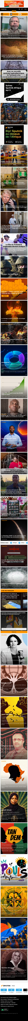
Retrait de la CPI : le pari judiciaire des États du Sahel (12, 850)
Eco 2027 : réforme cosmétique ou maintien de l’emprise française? (13, 784)
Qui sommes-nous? (5, 997)
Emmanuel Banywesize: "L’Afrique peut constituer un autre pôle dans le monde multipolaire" (13, 976)
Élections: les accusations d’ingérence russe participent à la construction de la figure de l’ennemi (13, 654)
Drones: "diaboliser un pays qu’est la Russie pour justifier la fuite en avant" (13, 661)
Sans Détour (14, 649)
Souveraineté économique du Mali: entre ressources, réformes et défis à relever (12, 848)
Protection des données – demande (8, 1002)
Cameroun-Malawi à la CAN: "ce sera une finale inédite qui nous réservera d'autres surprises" (13, 685)
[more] (26, 36)
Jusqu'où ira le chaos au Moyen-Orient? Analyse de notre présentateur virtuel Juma (13, 448)
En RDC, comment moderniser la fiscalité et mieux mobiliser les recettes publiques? (11, 913)
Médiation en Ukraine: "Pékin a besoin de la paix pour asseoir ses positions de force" (12, 755)
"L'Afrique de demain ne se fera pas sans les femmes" (12, 844)
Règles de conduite (5, 1004)
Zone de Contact (14, 680)
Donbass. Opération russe (14, 267)
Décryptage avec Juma (14, 436)
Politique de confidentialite (13, 999)
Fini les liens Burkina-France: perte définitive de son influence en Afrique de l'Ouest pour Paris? (12, 445)
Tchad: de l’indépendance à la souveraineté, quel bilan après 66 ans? (14, 724)
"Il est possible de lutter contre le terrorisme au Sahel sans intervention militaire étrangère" (13, 748)
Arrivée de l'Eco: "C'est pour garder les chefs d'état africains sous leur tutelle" (13, 689)
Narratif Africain (14, 807)
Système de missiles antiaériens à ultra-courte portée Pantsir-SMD (12, 365)
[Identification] (19, 9)
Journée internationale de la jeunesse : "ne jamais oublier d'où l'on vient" (13, 882)
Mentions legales (12, 997)
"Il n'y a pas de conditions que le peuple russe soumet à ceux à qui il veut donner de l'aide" (13, 878)
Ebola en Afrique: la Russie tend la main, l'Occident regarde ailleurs (13, 787)
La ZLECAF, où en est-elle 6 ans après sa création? (11, 780)
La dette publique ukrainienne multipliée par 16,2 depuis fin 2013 (13, 369)
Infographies (14, 360)
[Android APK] (4, 1009)
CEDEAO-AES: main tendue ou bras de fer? (10, 812)
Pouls (14, 870)
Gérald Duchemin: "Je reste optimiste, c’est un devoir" (12, 973)
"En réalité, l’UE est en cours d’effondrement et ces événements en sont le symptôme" (12, 752)
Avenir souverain (14, 712)
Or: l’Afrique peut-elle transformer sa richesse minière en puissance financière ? (13, 717)
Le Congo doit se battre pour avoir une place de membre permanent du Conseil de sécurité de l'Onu (13, 943)
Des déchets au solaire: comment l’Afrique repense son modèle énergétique (13, 720)
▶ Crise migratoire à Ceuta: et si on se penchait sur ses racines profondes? (12, 441)
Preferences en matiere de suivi (7, 1006)
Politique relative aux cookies (7, 1001)
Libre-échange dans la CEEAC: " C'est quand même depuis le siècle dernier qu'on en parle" (13, 692)
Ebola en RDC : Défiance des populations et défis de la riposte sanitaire (12, 819)
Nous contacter (4, 999)
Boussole (14, 901)
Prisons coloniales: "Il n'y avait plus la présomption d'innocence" (12, 815)
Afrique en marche (14, 743)
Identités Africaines (14, 964)
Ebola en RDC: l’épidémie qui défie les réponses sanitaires (13, 910)
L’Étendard (14, 933)
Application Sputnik (13, 1004)
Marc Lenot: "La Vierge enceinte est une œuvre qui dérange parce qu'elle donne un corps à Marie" (13, 970)
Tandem (14, 838)
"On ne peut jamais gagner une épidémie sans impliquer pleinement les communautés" (13, 907)
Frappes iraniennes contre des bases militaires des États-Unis (13, 372)
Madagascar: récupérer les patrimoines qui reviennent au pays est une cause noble (13, 940)
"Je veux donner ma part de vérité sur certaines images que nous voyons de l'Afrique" (13, 875)
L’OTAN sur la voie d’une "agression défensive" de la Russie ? (13, 657)
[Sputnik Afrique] (4, 9)
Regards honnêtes (14, 775)
